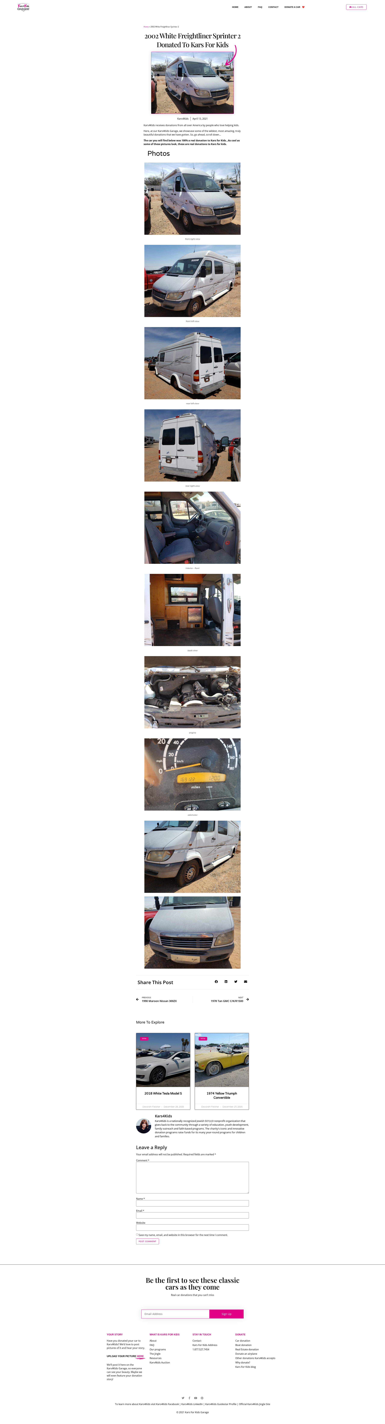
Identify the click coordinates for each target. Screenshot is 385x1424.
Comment (142, 1160)
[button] (216, 981)
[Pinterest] (202, 1398)
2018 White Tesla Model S (163, 1093)
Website (140, 1223)
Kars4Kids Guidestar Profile (220, 1404)
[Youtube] (195, 1398)
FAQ (260, 7)
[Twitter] (183, 1398)
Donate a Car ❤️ (295, 7)
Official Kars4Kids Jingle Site (254, 1404)
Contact (273, 7)
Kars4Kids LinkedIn (192, 1404)
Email (140, 1211)
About (248, 7)
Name (140, 1199)
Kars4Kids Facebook (167, 1404)
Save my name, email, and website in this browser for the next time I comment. (183, 1235)
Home (235, 7)
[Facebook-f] (189, 1398)
